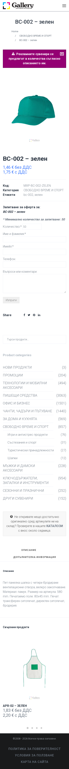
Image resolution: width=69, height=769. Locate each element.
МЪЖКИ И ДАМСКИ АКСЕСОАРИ (19, 468)
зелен (38, 195)
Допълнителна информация (34, 557)
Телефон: (9, 259)
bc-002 (28, 195)
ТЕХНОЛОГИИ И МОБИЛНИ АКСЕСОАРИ (25, 385)
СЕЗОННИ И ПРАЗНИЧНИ (23, 491)
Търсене (62, 339)
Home (15, 31)
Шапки (12, 458)
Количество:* (12, 226)
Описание (28, 550)
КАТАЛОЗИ (54, 526)
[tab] (28, 552)
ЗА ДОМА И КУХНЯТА (20, 419)
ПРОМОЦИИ (13, 375)
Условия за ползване (34, 755)
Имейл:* (8, 246)
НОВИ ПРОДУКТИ (17, 367)
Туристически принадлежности (30, 450)
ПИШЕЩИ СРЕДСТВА (20, 395)
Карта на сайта (34, 762)
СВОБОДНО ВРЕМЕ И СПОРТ (35, 35)
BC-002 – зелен (34, 22)
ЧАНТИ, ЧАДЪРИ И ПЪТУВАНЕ (27, 411)
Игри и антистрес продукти (27, 434)
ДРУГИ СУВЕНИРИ (18, 498)
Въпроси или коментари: (20, 271)
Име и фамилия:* (14, 234)
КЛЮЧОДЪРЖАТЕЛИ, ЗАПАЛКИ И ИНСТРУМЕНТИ (26, 480)
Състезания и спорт (22, 442)
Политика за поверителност (34, 749)
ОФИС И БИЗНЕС (16, 403)
